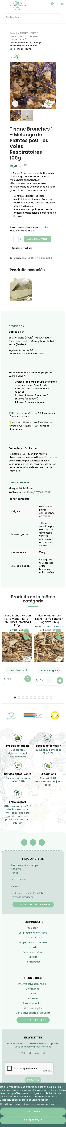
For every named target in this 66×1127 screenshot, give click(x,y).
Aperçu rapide (26, 637)
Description (16, 326)
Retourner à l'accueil (50, 41)
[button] (13, 86)
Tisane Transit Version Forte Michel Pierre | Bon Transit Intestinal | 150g (17, 620)
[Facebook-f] (24, 842)
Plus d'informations (11, 1104)
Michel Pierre (26, 488)
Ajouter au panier (37, 238)
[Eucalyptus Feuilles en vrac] (21, 289)
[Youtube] (33, 842)
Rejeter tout (33, 1120)
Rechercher (59, 17)
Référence (15, 492)
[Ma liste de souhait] (50, 5)
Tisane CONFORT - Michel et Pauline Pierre (49, 628)
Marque (13, 488)
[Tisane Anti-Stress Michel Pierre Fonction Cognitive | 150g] (49, 647)
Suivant (54, 41)
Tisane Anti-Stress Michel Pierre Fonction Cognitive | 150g (49, 619)
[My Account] (55, 5)
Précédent (46, 41)
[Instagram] (42, 842)
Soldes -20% (17, 629)
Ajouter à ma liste (22, 248)
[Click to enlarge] (15, 103)
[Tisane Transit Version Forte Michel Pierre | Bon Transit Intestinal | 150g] (17, 647)
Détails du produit (21, 482)
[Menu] (4, 5)
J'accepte (33, 1111)
